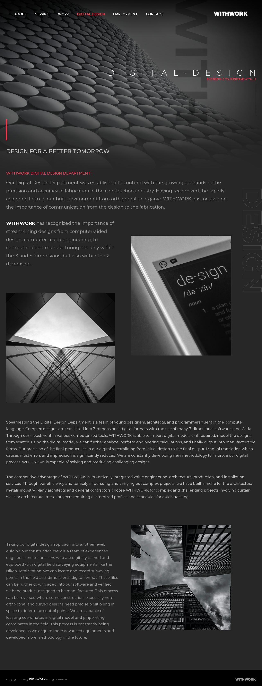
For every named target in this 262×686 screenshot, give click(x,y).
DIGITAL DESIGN (91, 14)
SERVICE (42, 14)
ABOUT (20, 14)
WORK (63, 14)
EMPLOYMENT (125, 14)
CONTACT (154, 14)
